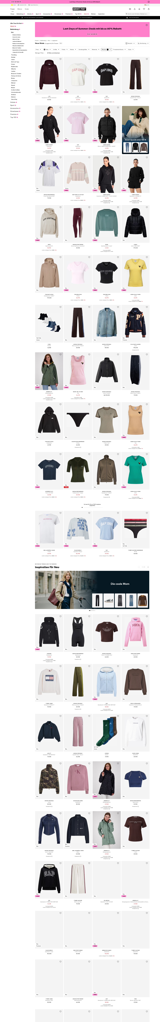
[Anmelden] (135, 9)
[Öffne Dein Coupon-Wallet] (130, 9)
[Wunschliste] (144, 9)
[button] (130, 43)
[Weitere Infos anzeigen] (49, 102)
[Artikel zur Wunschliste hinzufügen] (61, 59)
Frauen (12, 9)
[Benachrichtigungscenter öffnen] (139, 9)
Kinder (27, 9)
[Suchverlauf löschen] (148, 14)
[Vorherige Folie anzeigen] (139, 567)
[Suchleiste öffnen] (126, 14)
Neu (49, 40)
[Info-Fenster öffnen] (149, 2)
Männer (20, 9)
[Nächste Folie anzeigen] (148, 567)
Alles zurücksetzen (54, 53)
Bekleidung (43, 40)
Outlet (14, 4)
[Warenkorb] (149, 9)
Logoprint (54, 40)
